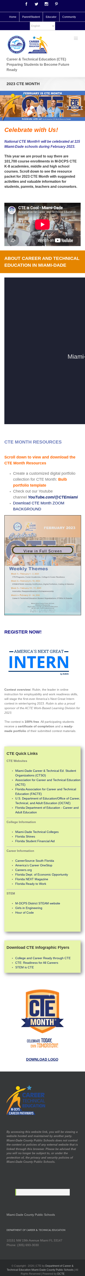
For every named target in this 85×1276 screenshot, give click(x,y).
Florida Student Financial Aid (35, 841)
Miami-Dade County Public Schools (31, 1214)
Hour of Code (24, 912)
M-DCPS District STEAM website (37, 903)
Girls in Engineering (28, 908)
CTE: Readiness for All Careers (36, 962)
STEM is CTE (24, 967)
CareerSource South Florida (34, 860)
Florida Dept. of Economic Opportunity (41, 874)
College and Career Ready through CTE (43, 958)
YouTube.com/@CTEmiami (53, 497)
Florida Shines (25, 836)
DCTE (61, 1273)
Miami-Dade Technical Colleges (37, 832)
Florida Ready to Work (30, 883)
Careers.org (23, 870)
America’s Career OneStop (33, 865)
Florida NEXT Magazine (31, 879)
